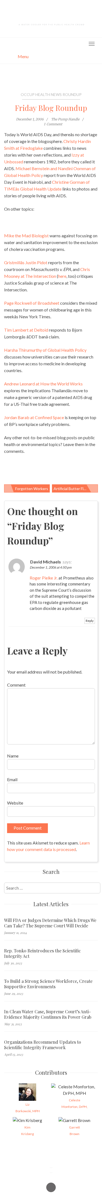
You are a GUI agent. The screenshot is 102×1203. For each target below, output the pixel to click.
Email (12, 779)
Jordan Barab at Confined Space (34, 417)
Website (15, 802)
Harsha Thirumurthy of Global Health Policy (45, 350)
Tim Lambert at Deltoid (26, 329)
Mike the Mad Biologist (26, 235)
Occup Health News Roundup (51, 94)
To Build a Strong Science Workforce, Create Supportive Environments (48, 983)
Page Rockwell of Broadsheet (31, 303)
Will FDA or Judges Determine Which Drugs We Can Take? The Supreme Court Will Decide (50, 923)
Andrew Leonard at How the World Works (43, 383)
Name (12, 755)
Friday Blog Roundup (51, 108)
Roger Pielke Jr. (44, 577)
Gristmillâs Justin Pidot (25, 262)
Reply (90, 621)
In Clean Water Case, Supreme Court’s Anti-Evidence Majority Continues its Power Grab (47, 1014)
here (62, 276)
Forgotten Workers (31, 488)
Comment (16, 684)
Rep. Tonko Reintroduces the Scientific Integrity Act (42, 953)
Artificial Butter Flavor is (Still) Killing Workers (76, 488)
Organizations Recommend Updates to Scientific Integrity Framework (42, 1044)
